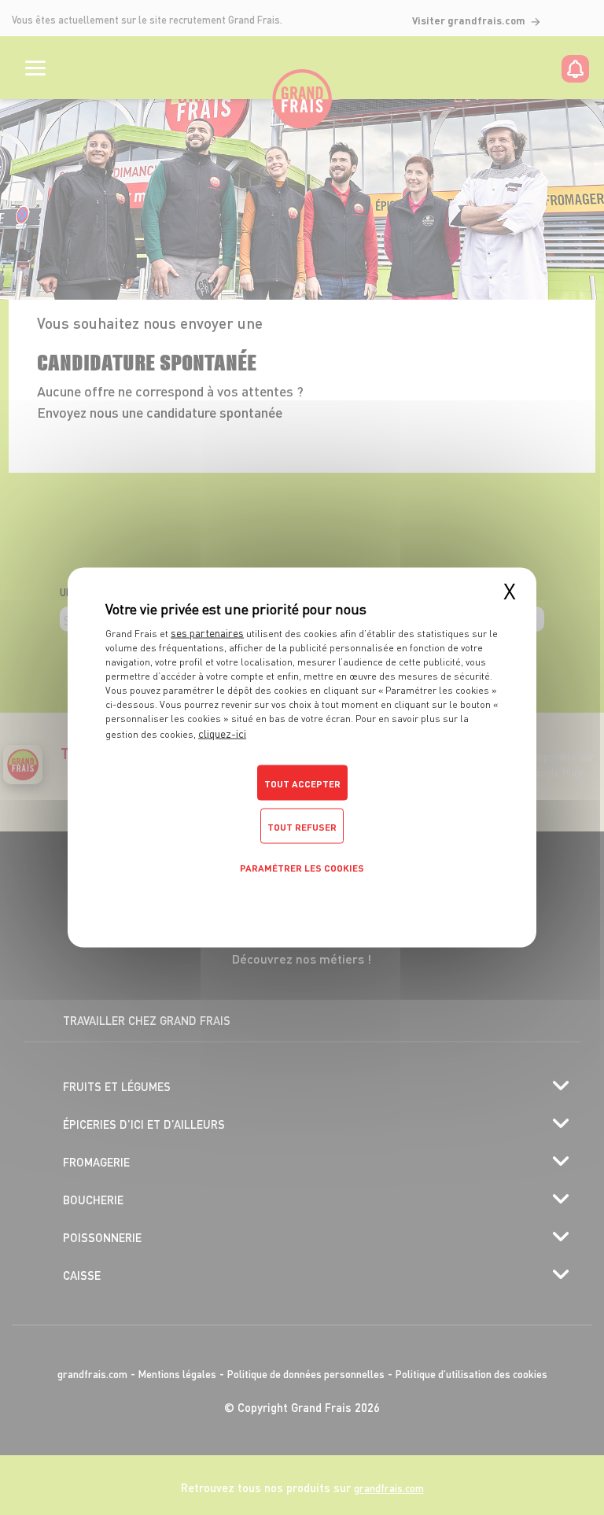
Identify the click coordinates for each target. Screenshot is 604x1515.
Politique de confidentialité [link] (302, 901)
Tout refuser (302, 827)
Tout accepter (302, 784)
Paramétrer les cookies (302, 868)
